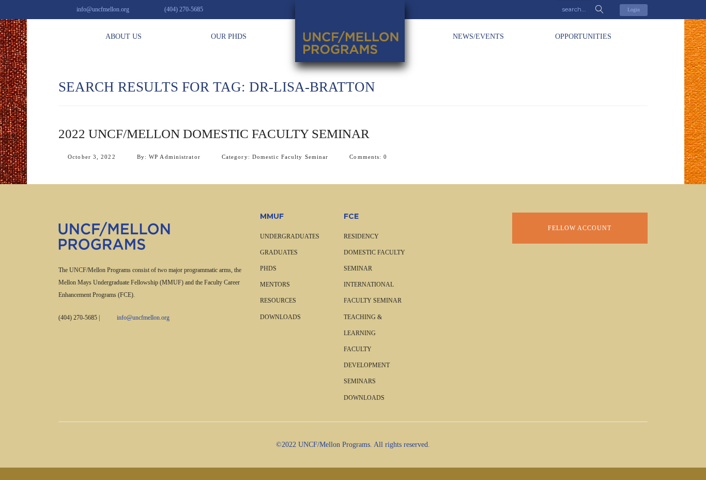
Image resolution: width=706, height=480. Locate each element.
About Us (123, 36)
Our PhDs (229, 36)
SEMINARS (360, 381)
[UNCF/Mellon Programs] (353, 31)
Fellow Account (579, 228)
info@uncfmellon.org (143, 317)
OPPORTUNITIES (583, 36)
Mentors (275, 284)
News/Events (478, 36)
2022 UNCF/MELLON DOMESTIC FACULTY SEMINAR (214, 134)
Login (633, 9)
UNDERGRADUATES (289, 236)
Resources (278, 300)
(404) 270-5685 (77, 317)
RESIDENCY (361, 236)
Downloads (280, 317)
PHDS (268, 268)
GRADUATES (279, 252)
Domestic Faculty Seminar (290, 157)
